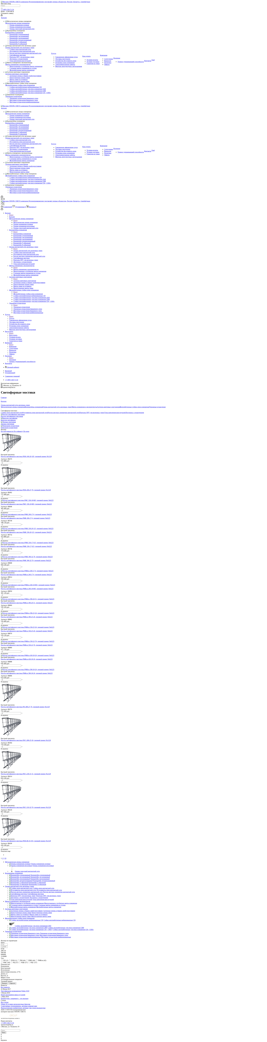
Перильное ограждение (9, 428)
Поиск (3, 1032)
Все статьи (4, 1002)
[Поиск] (2, 8)
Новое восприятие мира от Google (13, 995)
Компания (12, 346)
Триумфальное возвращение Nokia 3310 (15, 991)
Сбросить (12, 983)
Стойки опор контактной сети (11, 412)
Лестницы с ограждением (135, 412)
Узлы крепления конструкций (115, 412)
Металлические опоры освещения (25, 222)
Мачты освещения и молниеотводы (26, 269)
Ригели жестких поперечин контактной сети (63, 412)
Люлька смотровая (7, 424)
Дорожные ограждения (21, 307)
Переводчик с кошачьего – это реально (14, 998)
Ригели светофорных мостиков (12, 416)
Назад (11, 215)
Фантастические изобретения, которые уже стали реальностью (23, 1008)
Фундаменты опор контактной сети (35, 412)
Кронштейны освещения (22, 234)
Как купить (13, 335)
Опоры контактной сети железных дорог (27, 250)
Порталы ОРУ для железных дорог (91, 412)
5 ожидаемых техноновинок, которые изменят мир (19, 1006)
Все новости (5, 987)
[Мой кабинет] (2, 15)
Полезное (12, 360)
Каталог (12, 217)
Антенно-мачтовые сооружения (24, 281)
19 (5, 858)
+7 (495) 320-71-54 (7, 9)
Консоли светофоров (8, 420)
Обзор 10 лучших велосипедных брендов (15, 1004)
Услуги (11, 318)
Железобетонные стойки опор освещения (28, 294)
